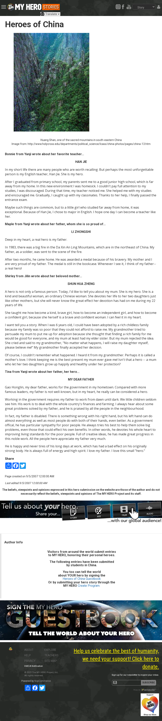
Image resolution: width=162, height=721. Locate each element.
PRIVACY (30, 660)
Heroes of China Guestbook (82, 579)
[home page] (28, 5)
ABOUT (29, 649)
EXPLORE (50, 649)
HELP (27, 655)
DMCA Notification (33, 666)
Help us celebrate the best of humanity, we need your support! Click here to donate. (116, 659)
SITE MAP (50, 660)
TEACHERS (51, 655)
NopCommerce (42, 681)
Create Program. (89, 586)
